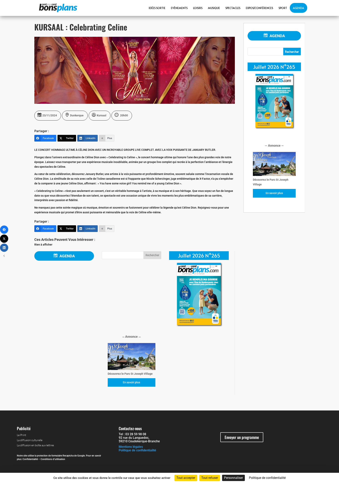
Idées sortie (157, 8)
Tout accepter (185, 478)
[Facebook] (4, 229)
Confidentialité (30, 459)
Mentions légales (131, 447)
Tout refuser (209, 478)
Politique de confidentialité (137, 450)
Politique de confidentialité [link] (267, 478)
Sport (283, 8)
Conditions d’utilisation (53, 459)
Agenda (298, 8)
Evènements (179, 8)
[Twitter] (4, 239)
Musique (214, 8)
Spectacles (232, 8)
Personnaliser (233, 478)
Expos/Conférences (259, 8)
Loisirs (197, 8)
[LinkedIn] (4, 248)
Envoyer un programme (242, 437)
